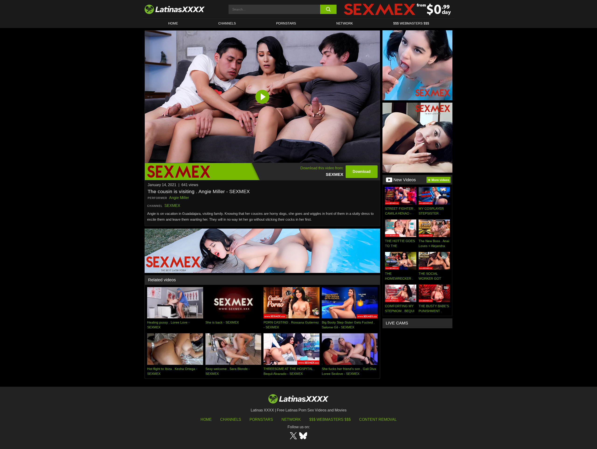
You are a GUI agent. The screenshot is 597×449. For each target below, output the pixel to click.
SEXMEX (172, 206)
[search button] (328, 9)
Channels (230, 419)
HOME (173, 23)
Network (344, 23)
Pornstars (286, 23)
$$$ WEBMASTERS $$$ (411, 23)
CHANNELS (227, 23)
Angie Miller (179, 198)
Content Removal (378, 419)
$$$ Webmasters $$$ (330, 419)
